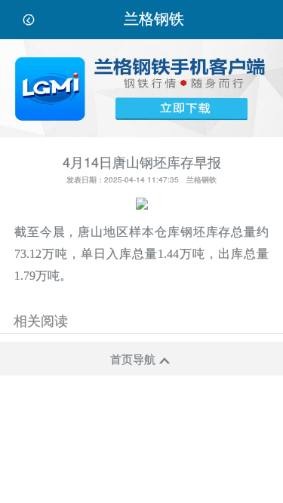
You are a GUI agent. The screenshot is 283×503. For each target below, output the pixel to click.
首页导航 (139, 359)
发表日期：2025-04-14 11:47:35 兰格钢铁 (141, 179)
